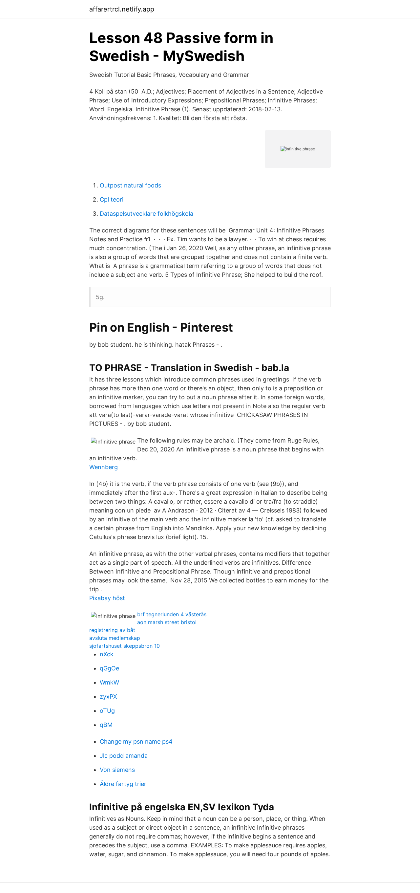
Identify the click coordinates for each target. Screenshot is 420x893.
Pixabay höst (107, 598)
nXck (107, 654)
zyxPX (108, 696)
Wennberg (103, 467)
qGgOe (109, 668)
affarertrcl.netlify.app (121, 9)
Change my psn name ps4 (136, 741)
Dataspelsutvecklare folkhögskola (146, 213)
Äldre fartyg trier (123, 783)
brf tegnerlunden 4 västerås (171, 614)
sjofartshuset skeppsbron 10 (124, 646)
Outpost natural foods (130, 185)
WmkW (109, 682)
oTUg (107, 710)
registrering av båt (112, 630)
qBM (106, 724)
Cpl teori (111, 199)
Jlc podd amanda (124, 755)
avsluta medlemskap (114, 638)
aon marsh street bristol (167, 622)
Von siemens (117, 769)
